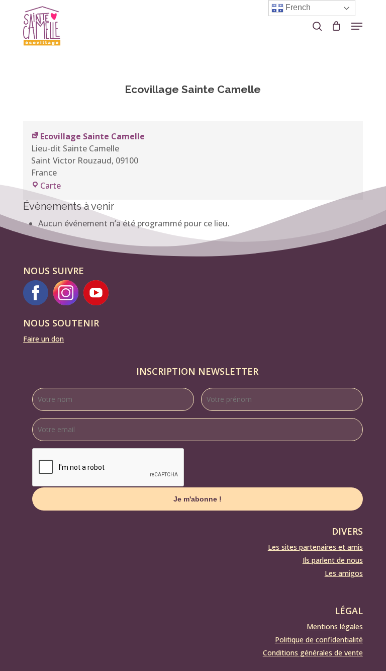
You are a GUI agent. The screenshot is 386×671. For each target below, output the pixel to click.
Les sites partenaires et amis (315, 547)
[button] (356, 26)
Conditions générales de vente (313, 652)
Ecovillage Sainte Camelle (92, 136)
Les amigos (344, 573)
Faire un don (43, 339)
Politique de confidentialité (319, 639)
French (297, 7)
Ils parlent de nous (333, 560)
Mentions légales (335, 626)
